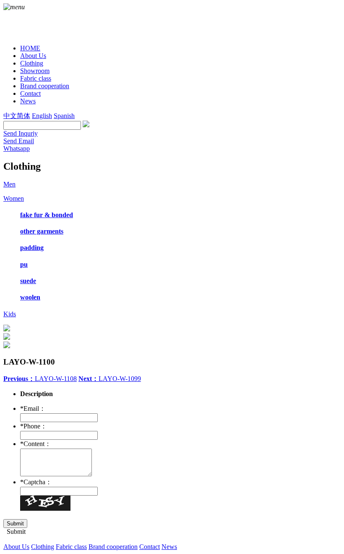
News (169, 546)
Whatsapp (16, 148)
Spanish (64, 115)
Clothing (42, 546)
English (42, 115)
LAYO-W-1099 (109, 378)
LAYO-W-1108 (40, 378)
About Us (16, 546)
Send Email (18, 140)
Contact (149, 546)
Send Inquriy (20, 133)
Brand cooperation (113, 546)
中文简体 (16, 115)
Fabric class (71, 546)
